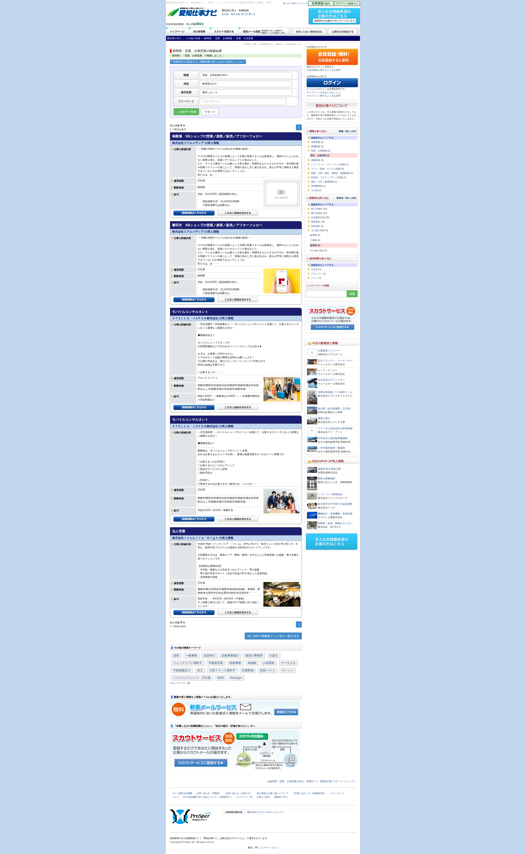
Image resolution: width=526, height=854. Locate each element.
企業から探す (263, 797)
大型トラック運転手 (222, 670)
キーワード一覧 (181, 683)
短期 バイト (267, 670)
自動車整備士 (230, 655)
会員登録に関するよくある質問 (324, 70)
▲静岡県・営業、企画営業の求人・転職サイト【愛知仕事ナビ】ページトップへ (311, 781)
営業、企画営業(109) (214, 75)
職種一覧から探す (348, 131)
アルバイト (316, 273)
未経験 (252, 663)
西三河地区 (316, 209)
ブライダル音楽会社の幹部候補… (336, 428)
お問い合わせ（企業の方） (239, 793)
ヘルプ (175, 797)
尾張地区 (315, 221)
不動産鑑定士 (181, 670)
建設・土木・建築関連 (322, 181)
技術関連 (315, 142)
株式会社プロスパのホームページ (265, 812)
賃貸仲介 (209, 655)
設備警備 (247, 670)
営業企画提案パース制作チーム (335, 392)
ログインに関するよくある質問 (324, 95)
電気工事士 (324, 418)
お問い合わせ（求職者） (208, 793)
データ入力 (288, 663)
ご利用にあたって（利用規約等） (309, 793)
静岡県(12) (208, 83)
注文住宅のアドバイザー (331, 380)
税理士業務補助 (326, 478)
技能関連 (315, 146)
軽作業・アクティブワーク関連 (327, 177)
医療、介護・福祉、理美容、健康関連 (330, 173)
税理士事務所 (254, 655)
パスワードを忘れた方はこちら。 (326, 92)
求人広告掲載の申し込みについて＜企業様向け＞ (208, 797)
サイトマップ (337, 793)
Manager (236, 677)
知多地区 (315, 226)
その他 (314, 190)
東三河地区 (316, 213)
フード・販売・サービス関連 (325, 169)
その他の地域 (318, 230)
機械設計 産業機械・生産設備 (335, 513)
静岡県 (313, 245)
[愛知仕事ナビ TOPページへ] (192, 12)
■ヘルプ (288, 3)
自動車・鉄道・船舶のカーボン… (336, 523)
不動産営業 (216, 663)
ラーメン (287, 670)
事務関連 (315, 160)
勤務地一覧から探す (347, 198)
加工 (200, 670)
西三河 (244, 14)
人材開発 (268, 663)
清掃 (176, 655)
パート (314, 278)
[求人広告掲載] (334, 15)
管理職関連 (316, 186)
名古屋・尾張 (228, 14)
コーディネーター (328, 370)
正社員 (314, 269)
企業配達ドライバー (330, 350)
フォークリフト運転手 (187, 663)
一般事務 (191, 655)
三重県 (313, 240)
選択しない (208, 92)
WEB (220, 677)
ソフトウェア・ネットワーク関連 (328, 164)
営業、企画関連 (319, 150)
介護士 (273, 655)
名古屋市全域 (318, 217)
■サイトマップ (299, 3)
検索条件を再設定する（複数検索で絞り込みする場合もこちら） (209, 61)
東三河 (251, 14)
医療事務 (235, 663)
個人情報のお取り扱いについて (272, 793)
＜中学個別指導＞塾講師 (331, 448)
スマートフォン (269, 847)
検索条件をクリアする (322, 138)
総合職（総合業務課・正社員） (335, 408)
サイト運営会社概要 (182, 793)
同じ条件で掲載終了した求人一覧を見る (273, 636)
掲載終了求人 (281, 797)
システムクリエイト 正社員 (192, 677)
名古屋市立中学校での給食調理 (335, 504)
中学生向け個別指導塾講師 (332, 438)
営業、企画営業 (318, 155)
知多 (238, 14)
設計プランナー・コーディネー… (336, 360)
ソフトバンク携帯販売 (330, 494)
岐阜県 (313, 235)
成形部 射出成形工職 (329, 468)
